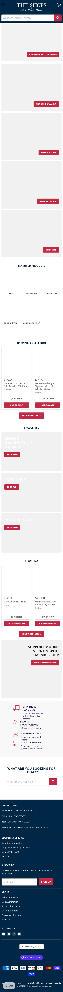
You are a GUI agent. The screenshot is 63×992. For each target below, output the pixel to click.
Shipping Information (11, 843)
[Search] (58, 18)
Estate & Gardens (9, 910)
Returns (5, 856)
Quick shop (16, 398)
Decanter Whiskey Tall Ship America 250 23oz (15, 385)
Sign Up (46, 881)
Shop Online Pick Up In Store (15, 847)
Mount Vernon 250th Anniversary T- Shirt (45, 603)
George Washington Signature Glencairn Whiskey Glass (45, 386)
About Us (5, 919)
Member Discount (10, 851)
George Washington (11, 915)
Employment (16, 983)
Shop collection (31, 415)
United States (30, 946)
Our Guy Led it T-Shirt (15, 601)
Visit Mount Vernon (10, 897)
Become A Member (10, 906)
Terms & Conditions (34, 983)
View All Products (53, 983)
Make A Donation (9, 901)
